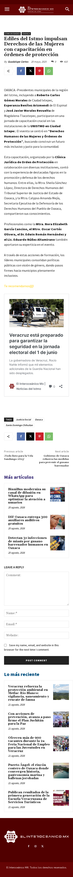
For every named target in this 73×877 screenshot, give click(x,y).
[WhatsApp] (49, 71)
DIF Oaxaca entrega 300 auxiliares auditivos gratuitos (27, 520)
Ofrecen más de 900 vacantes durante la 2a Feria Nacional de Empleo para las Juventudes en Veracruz (29, 744)
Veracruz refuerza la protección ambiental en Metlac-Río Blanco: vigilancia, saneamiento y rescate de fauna (28, 693)
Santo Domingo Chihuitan (19, 425)
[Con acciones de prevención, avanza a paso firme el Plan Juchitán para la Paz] (61, 719)
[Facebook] (21, 71)
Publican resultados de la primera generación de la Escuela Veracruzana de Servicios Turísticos (28, 797)
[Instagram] (35, 846)
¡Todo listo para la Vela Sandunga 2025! (18, 457)
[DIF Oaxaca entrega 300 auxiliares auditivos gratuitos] (57, 522)
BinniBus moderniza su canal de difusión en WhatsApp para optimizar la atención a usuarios (27, 496)
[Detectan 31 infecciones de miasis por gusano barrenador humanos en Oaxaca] (57, 543)
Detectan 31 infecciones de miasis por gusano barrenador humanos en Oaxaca (28, 543)
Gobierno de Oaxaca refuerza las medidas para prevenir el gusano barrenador (54, 460)
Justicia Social (23, 419)
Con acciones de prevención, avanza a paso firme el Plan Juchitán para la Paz (29, 719)
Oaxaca (26, 33)
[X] (30, 71)
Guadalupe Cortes (18, 61)
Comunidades (12, 33)
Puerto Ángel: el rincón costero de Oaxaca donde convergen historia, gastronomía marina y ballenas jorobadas (28, 771)
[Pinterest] (39, 71)
